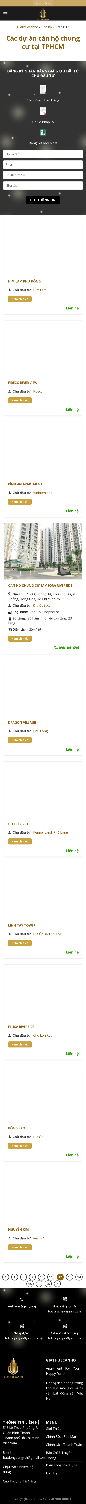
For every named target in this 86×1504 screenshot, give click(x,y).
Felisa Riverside (21, 1027)
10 (41, 1277)
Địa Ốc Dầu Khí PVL (47, 934)
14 (79, 1277)
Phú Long (40, 731)
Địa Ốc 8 (39, 1137)
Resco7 (38, 1238)
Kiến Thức (41, 3)
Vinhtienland (42, 493)
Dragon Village (22, 722)
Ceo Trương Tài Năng (19, 1481)
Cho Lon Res (42, 1035)
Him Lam (39, 290)
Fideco (38, 391)
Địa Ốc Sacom (43, 605)
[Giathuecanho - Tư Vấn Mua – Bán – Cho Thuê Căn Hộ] (43, 13)
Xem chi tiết (20, 299)
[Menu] (5, 14)
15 (30, 1284)
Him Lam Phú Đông (24, 281)
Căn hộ (46, 27)
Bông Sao (16, 1128)
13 (69, 1277)
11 (51, 1277)
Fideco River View (22, 382)
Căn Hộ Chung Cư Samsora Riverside (40, 585)
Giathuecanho (27, 27)
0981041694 (68, 647)
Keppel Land (42, 832)
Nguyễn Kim (18, 1229)
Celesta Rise (18, 824)
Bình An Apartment (25, 484)
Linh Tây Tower (21, 925)
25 (48, 1284)
